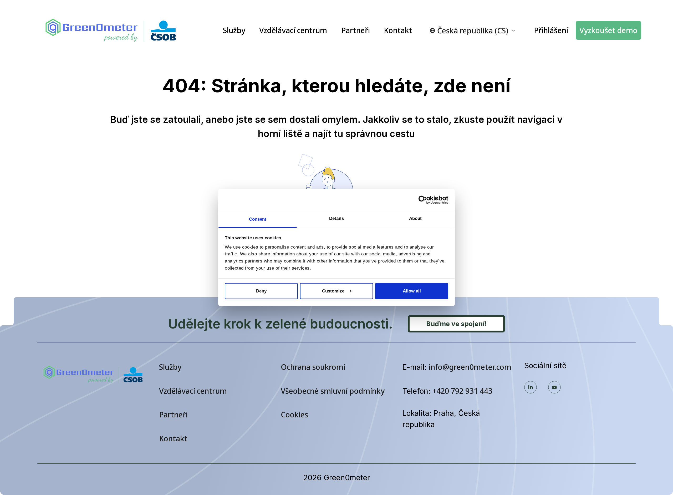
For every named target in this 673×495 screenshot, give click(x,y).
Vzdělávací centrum (293, 30)
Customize (333, 291)
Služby (234, 30)
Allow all (412, 291)
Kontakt (398, 30)
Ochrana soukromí (313, 367)
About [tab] (415, 218)
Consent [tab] (258, 219)
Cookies (294, 415)
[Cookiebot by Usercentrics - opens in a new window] (425, 199)
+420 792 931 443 (462, 391)
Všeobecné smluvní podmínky (333, 391)
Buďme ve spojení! (456, 324)
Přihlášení (551, 30)
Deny (261, 291)
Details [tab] (336, 218)
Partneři (355, 30)
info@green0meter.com (470, 367)
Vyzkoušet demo (608, 30)
